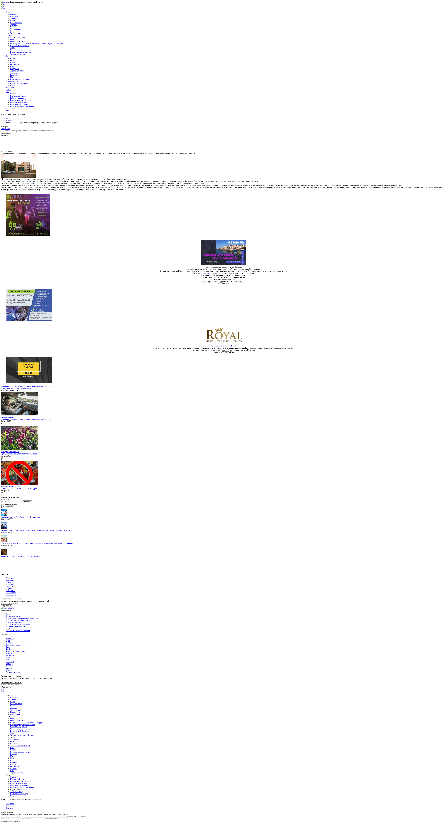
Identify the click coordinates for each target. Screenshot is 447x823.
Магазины (14, 77)
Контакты (9, 808)
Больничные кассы (17, 41)
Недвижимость (12, 81)
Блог (7, 92)
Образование (15, 29)
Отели (8, 90)
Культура (13, 27)
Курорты (9, 653)
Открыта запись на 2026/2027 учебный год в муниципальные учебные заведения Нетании (37, 543)
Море (8, 657)
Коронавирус (15, 14)
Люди (8, 111)
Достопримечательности (15, 645)
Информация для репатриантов (18, 620)
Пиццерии (14, 69)
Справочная (10, 35)
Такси (12, 48)
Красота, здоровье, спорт (20, 79)
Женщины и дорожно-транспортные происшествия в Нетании (26, 386)
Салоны (9, 668)
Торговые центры (17, 71)
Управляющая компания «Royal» (224, 346)
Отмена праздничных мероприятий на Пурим (19, 489)
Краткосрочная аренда (19, 83)
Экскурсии (10, 88)
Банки (12, 39)
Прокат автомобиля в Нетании (18, 624)
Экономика (14, 18)
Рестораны (14, 64)
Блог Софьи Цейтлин (18, 102)
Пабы (12, 62)
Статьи (13, 94)
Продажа (13, 85)
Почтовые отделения (14, 622)
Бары (12, 60)
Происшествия (16, 23)
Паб (7, 660)
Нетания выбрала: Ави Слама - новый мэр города (21, 517)
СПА (8, 670)
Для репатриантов (17, 37)
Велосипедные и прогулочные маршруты (22, 618)
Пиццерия (10, 662)
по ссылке (206, 273)
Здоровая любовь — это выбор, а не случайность (20, 556)
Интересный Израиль (18, 96)
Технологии (15, 33)
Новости (9, 12)
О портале (10, 804)
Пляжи (8, 664)
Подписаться (6, 606)
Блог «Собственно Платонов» (22, 106)
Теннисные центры (18, 54)
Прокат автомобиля (18, 50)
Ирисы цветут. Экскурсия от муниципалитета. (19, 454)
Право (12, 21)
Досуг (8, 56)
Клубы (13, 58)
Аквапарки (14, 73)
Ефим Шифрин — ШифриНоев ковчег (16, 388)
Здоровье (13, 25)
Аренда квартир (16, 792)
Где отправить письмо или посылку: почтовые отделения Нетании (36, 44)
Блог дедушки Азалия (19, 104)
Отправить (27, 502)
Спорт (12, 31)
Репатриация (11, 108)
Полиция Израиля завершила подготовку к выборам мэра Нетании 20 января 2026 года (36, 530)
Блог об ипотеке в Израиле (21, 100)
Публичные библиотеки (19, 46)
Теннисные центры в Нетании (18, 631)
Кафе (12, 67)
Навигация (10, 806)
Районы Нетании (17, 98)
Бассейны (14, 75)
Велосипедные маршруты (20, 52)
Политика (14, 16)
